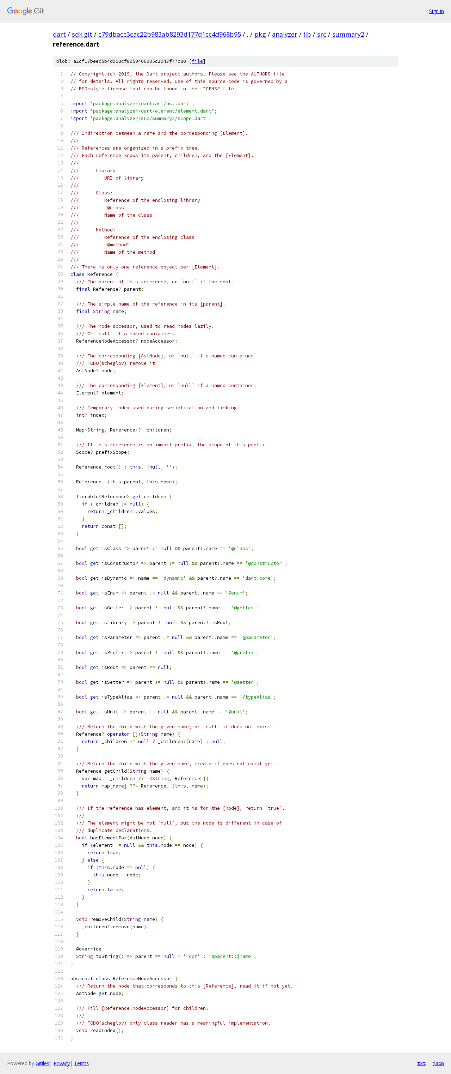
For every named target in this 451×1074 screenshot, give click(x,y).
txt (421, 1063)
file (197, 61)
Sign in (436, 11)
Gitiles (42, 1063)
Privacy (62, 1063)
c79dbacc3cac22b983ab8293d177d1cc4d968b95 (169, 34)
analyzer (284, 34)
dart (59, 34)
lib (307, 34)
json (438, 1063)
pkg (260, 34)
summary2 (348, 34)
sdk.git (82, 34)
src (321, 34)
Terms (81, 1063)
